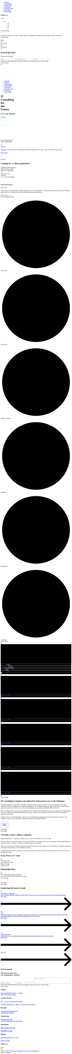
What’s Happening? (6, 140)
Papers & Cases (8, 8)
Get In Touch (8, 11)
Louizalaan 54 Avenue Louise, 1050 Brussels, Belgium (9, 1011)
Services (6, 2)
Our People (7, 7)
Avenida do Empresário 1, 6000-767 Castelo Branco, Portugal (18, 1004)
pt (8, 26)
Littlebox (8, 1052)
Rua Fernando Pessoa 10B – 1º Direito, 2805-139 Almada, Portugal (12, 993)
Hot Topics (7, 10)
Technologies (8, 3)
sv (8, 24)
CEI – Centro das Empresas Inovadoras (12, 1001)
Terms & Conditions (23, 61)
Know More (4, 152)
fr (8, 28)
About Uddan (8, 5)
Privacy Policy (36, 61)
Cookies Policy (35, 1051)
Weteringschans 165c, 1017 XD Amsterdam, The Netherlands (12, 1020)
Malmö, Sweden (5, 1040)
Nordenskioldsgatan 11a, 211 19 (10, 1037)
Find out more (5, 37)
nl (8, 23)
